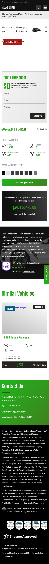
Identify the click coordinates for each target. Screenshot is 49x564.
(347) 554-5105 (38, 7)
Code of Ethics (7, 556)
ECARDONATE (8, 7)
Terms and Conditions (10, 553)
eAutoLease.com (34, 548)
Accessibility (25, 553)
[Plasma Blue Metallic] (12, 173)
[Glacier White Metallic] (8, 173)
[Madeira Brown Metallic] (21, 173)
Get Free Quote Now (24, 182)
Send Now (38, 115)
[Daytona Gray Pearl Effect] (17, 173)
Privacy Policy (37, 553)
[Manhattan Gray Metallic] (30, 173)
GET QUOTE (39, 307)
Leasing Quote (46, 274)
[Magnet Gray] (26, 173)
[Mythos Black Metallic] (3, 173)
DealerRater (26, 508)
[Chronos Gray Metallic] (35, 173)
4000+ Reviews (24, 2)
